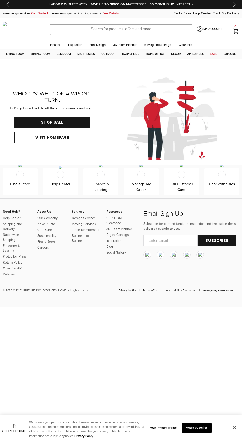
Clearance (185, 45)
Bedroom (64, 54)
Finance (55, 45)
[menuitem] (15, 54)
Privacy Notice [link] (128, 290)
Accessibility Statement (181, 290)
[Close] (234, 427)
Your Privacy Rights (163, 428)
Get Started (39, 13)
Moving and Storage (157, 45)
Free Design (98, 45)
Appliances (195, 54)
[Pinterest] (187, 255)
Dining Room (40, 54)
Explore (230, 54)
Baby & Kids (130, 54)
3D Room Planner (124, 45)
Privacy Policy (83, 436)
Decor (176, 54)
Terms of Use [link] (151, 290)
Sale (213, 54)
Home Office (155, 54)
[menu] (121, 54)
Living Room (15, 54)
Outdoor (108, 54)
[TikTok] (200, 255)
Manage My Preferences (218, 290)
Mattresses (86, 54)
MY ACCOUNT (215, 29)
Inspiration (75, 45)
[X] (174, 255)
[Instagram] (147, 255)
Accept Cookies (196, 428)
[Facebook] (160, 255)
